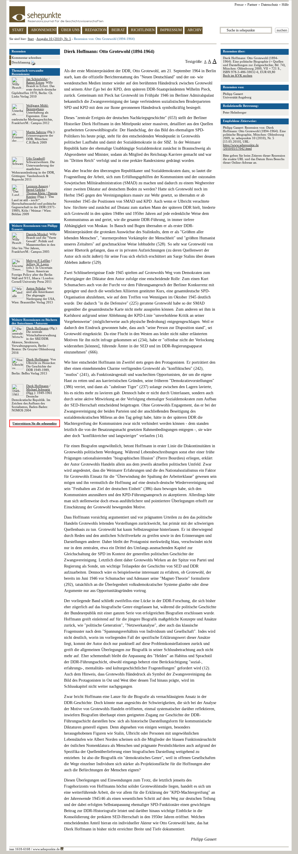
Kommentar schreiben (26, 57)
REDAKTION (96, 30)
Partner (252, 5)
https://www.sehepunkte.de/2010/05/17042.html (241, 146)
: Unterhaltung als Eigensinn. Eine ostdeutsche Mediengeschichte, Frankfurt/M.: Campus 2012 (32, 114)
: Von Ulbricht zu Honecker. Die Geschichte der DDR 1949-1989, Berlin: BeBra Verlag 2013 (34, 366)
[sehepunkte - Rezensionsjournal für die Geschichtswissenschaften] (149, 14)
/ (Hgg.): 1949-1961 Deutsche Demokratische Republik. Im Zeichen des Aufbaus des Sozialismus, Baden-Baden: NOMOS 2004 (32, 398)
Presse (239, 5)
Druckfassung (21, 62)
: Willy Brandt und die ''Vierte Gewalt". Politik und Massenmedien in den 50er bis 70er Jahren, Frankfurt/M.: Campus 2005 (34, 242)
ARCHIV (194, 30)
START (18, 30)
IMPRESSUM (171, 30)
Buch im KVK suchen (237, 75)
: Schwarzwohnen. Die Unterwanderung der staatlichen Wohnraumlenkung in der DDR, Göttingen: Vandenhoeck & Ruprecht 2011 (33, 169)
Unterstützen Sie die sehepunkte (35, 423)
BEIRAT (118, 30)
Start (31, 38)
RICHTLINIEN (143, 30)
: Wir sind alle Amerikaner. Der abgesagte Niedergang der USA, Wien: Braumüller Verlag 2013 (33, 295)
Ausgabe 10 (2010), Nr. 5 (53, 38)
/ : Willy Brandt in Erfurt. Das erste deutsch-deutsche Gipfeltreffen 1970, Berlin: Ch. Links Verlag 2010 (34, 87)
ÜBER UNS (70, 30)
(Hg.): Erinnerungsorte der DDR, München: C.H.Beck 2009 (40, 137)
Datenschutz (269, 5)
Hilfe (285, 5)
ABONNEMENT (44, 30)
